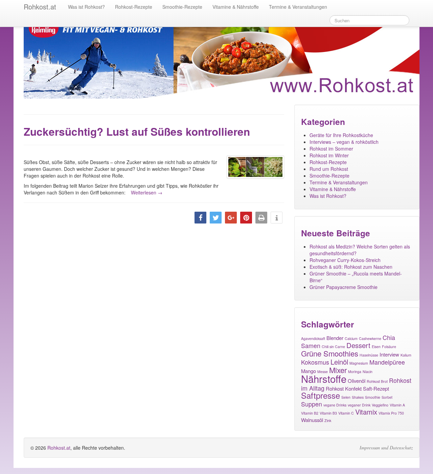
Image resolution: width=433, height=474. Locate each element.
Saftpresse (320, 395)
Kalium (406, 355)
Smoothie (372, 397)
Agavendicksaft (313, 338)
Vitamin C (346, 413)
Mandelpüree (387, 362)
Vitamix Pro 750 (391, 413)
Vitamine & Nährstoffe (235, 6)
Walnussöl (312, 419)
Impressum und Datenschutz (386, 447)
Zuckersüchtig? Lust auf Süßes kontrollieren (137, 131)
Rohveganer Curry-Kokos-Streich (345, 260)
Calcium (351, 338)
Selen (345, 397)
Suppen (311, 404)
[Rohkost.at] (221, 56)
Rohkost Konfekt (344, 388)
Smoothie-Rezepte (182, 6)
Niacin (367, 371)
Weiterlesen (146, 192)
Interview (389, 354)
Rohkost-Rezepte (133, 6)
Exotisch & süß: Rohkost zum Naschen (351, 266)
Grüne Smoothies (329, 353)
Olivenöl (356, 380)
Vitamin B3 (328, 413)
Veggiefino (380, 404)
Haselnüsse (369, 355)
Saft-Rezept (376, 388)
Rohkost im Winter (329, 155)
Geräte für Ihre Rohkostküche (341, 135)
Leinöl (339, 362)
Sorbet (387, 397)
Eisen (376, 346)
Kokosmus (315, 362)
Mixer (338, 370)
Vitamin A (397, 404)
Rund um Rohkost (329, 168)
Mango (308, 370)
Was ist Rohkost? (86, 6)
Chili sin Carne (333, 346)
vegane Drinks (334, 404)
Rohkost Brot (377, 381)
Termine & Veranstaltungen (298, 6)
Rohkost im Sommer (331, 148)
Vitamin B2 (309, 413)
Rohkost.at (58, 447)
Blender (334, 337)
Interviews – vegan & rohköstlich (344, 141)
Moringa (354, 371)
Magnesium (358, 363)
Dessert (358, 345)
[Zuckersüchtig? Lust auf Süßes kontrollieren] (255, 167)
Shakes (358, 397)
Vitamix (366, 412)
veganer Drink (359, 404)
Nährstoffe (323, 378)
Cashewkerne (370, 338)
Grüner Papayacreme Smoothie (344, 287)
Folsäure (389, 346)
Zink (327, 420)
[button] (200, 217)
